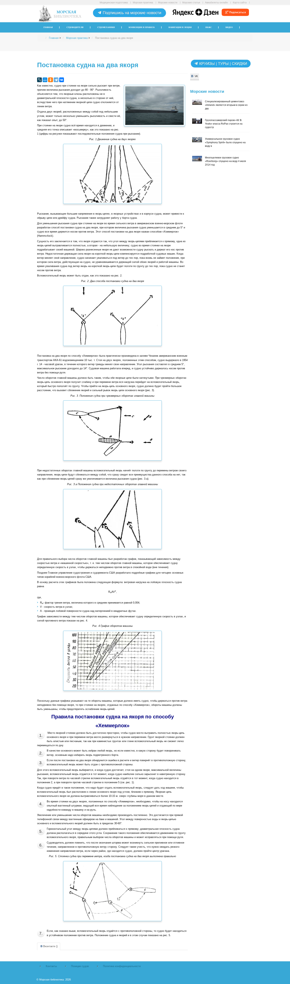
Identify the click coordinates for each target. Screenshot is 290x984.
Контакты (51, 966)
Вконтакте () (50, 946)
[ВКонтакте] (61, 79)
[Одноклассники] (50, 79)
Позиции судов (80, 966)
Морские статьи (191, 2)
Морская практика (143, 2)
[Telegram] (56, 79)
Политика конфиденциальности (122, 966)
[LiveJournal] (39, 79)
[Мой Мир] (45, 79)
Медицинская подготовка (114, 2)
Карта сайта (240, 2)
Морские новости (167, 2)
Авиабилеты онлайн (216, 2)
